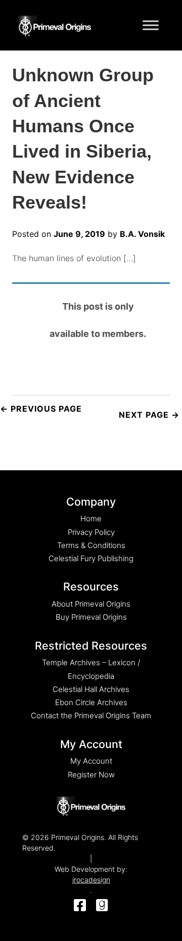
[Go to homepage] (54, 24)
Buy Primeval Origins (91, 617)
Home (91, 518)
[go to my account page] (91, 807)
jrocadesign (91, 879)
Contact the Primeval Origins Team (91, 715)
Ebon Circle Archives (91, 702)
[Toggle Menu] (151, 25)
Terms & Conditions (91, 545)
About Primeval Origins (91, 604)
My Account (91, 761)
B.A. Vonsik (142, 234)
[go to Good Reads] (102, 906)
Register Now (91, 774)
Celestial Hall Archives (91, 689)
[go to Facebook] (80, 906)
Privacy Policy (91, 532)
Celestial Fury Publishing (91, 558)
